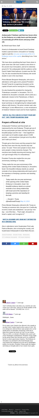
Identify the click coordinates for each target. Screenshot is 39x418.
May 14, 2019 (25, 201)
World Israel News (23, 413)
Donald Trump (17, 234)
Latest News (4, 409)
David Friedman (7, 234)
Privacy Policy (25, 409)
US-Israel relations (24, 237)
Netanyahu (26, 234)
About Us (11, 409)
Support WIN (22, 411)
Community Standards (7, 411)
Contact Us (18, 409)
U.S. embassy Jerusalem (9, 237)
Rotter (16, 411)
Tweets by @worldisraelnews (18, 365)
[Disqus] (19, 271)
